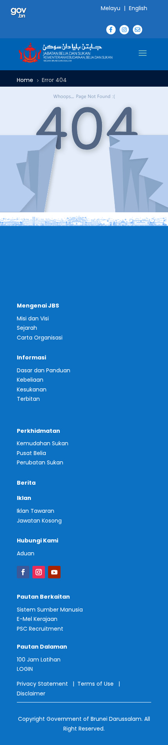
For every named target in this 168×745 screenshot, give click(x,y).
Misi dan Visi (33, 318)
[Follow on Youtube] (54, 572)
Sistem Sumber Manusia (50, 609)
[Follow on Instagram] (38, 572)
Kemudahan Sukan (42, 443)
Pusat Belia (31, 453)
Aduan (25, 553)
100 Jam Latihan (39, 659)
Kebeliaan (30, 380)
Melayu (110, 8)
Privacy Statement (42, 684)
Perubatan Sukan (40, 462)
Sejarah (27, 328)
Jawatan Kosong (39, 521)
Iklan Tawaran (35, 511)
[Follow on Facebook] (23, 572)
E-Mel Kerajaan (37, 619)
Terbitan (28, 399)
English (138, 8)
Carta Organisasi (40, 337)
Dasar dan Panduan (43, 370)
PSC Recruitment (40, 629)
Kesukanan (31, 389)
